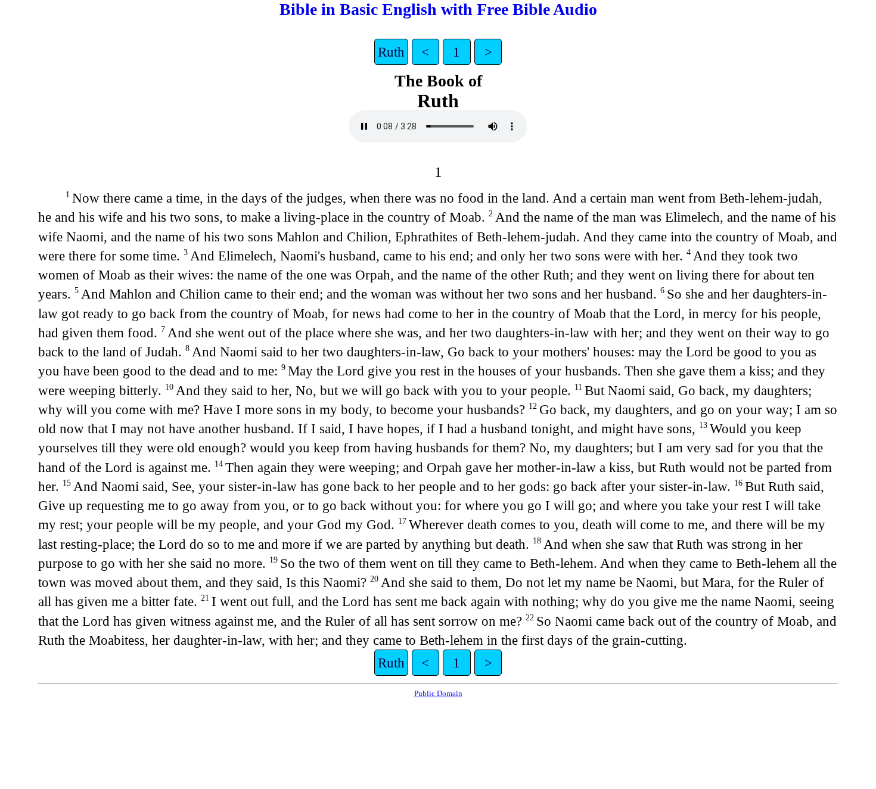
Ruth (391, 52)
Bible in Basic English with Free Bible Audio (438, 9)
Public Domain (438, 693)
